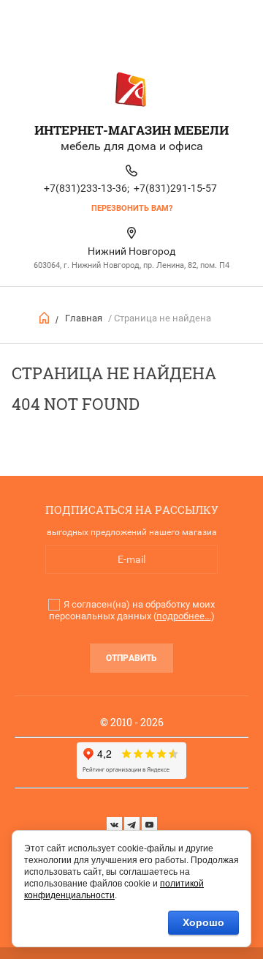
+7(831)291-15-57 (175, 188)
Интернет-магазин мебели (131, 130)
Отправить (131, 658)
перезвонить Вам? (131, 208)
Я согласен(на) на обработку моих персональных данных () (132, 610)
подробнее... (183, 616)
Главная (83, 318)
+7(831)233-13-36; (86, 188)
